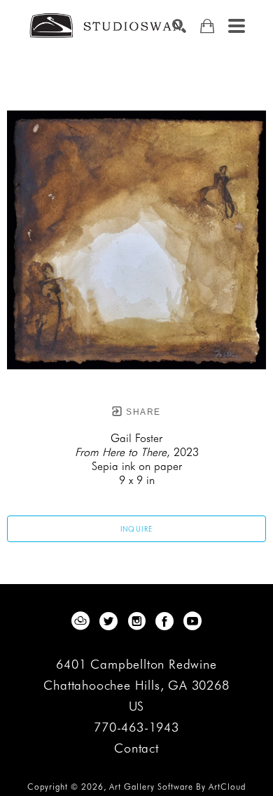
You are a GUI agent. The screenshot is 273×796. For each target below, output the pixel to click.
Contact (136, 748)
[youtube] (192, 621)
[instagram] (136, 621)
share (141, 412)
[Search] (179, 26)
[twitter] (108, 621)
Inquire (136, 529)
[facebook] (164, 621)
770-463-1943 (136, 727)
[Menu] (236, 26)
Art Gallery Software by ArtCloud (177, 786)
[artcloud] (80, 621)
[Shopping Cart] (207, 26)
